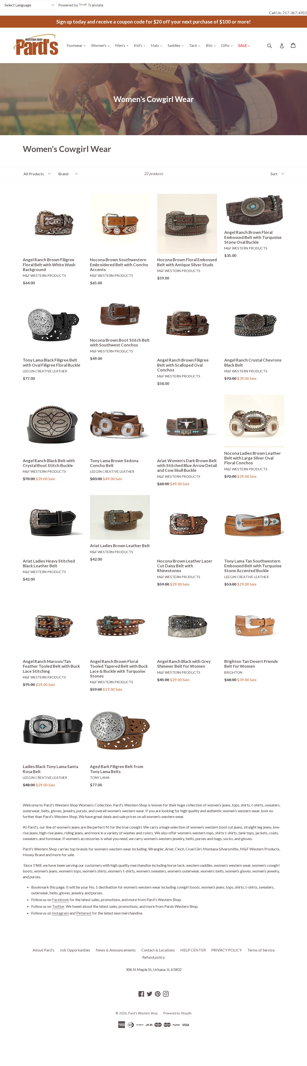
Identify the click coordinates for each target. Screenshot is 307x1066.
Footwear (77, 45)
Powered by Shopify (177, 1013)
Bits (212, 45)
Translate (95, 5)
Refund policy (153, 957)
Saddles (177, 45)
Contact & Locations (158, 950)
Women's (101, 45)
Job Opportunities (75, 950)
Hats (158, 45)
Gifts (228, 45)
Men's (123, 45)
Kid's (141, 45)
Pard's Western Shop (143, 1013)
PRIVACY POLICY (226, 950)
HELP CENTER (193, 950)
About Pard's (43, 950)
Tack (196, 45)
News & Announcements (116, 950)
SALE (245, 45)
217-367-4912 (295, 12)
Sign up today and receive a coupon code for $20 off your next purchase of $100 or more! (153, 21)
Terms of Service (261, 950)
